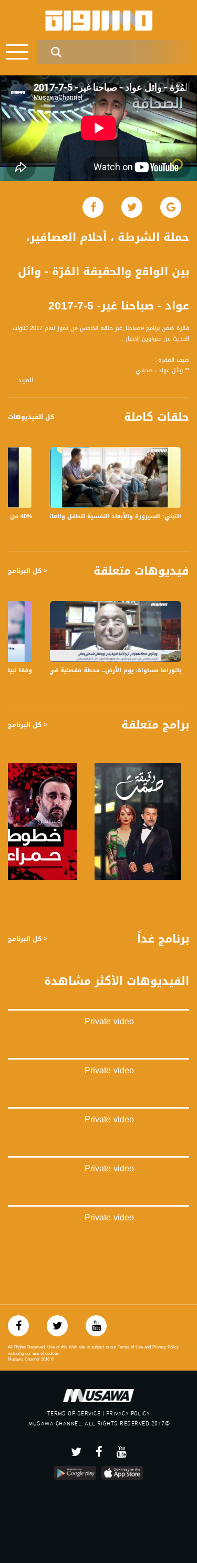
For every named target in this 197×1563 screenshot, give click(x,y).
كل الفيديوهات (31, 417)
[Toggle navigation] (17, 52)
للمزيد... (23, 380)
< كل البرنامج (27, 571)
